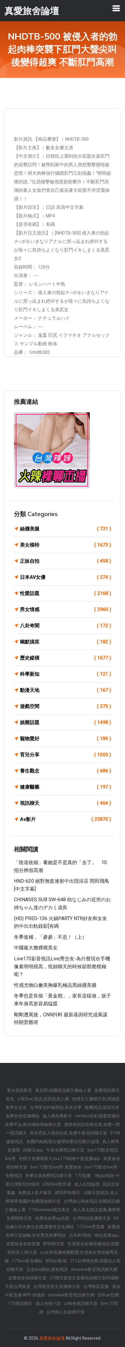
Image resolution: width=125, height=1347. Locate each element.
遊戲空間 (65, 706)
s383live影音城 (56, 1184)
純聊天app (33, 1150)
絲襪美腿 (65, 529)
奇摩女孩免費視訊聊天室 (48, 1175)
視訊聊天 (65, 803)
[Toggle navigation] (116, 8)
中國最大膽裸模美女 (36, 948)
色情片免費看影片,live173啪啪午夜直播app (59, 1158)
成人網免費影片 (57, 1115)
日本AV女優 (65, 577)
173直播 (83, 1175)
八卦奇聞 (65, 625)
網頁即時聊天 (67, 1192)
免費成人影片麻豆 (35, 1192)
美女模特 (65, 545)
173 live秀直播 (90, 1226)
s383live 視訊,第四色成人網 (43, 1098)
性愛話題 (65, 593)
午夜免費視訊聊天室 (65, 1150)
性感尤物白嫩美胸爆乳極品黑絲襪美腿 (55, 985)
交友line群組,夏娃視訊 (47, 1269)
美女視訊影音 (19, 1090)
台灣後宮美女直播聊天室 (56, 1286)
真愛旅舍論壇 (52, 1338)
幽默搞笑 (65, 642)
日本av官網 (108, 1294)
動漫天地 (65, 690)
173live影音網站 (27, 1260)
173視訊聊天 (20, 1303)
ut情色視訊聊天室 (81, 1303)
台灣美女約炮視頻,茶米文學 (56, 1107)
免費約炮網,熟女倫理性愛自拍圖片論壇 (62, 1141)
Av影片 (65, 819)
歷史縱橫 (65, 658)
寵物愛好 (65, 738)
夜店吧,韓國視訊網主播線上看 (63, 1090)
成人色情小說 (48, 1303)
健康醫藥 (65, 787)
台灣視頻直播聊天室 (92, 1218)
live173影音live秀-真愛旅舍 (56, 1167)
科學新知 (65, 674)
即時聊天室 (53, 1243)
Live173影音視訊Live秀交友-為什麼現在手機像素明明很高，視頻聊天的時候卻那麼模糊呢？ (62, 966)
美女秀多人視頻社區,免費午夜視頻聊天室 (68, 1133)
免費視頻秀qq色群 (52, 1218)
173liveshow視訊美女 (49, 1209)
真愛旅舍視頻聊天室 (27, 1277)
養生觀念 (65, 771)
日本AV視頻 (80, 1235)
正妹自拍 (65, 561)
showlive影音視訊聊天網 (94, 1269)
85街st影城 (56, 1260)
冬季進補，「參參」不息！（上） (50, 937)
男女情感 (65, 609)
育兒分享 (65, 755)
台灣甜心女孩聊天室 (65, 1312)
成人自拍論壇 (87, 1184)
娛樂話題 (65, 722)
